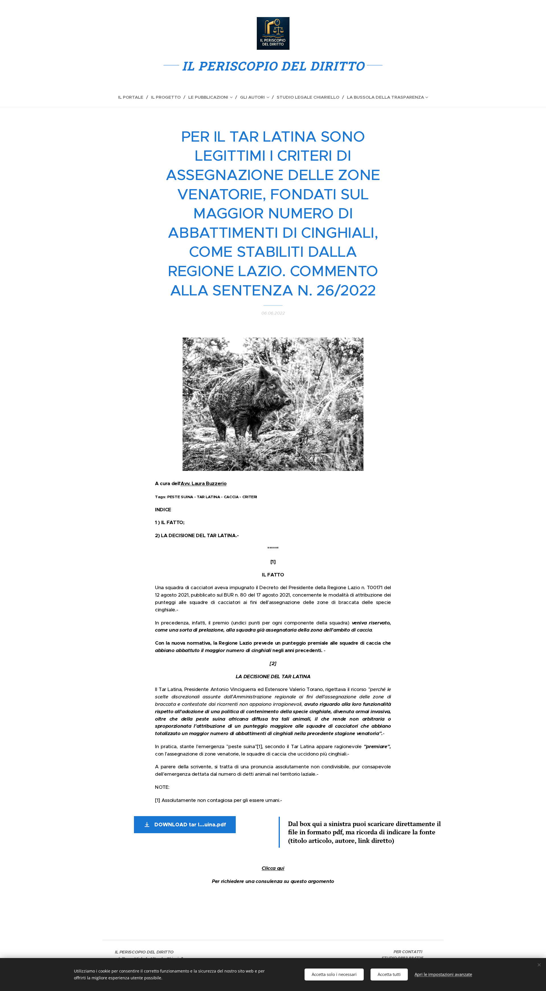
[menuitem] (133, 97)
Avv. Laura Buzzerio (203, 483)
